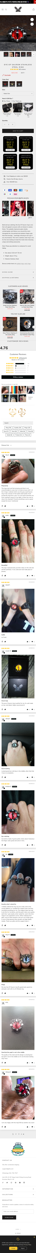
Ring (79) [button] (8, 428)
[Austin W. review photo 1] (18, 677)
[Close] (34, 1237)
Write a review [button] (18, 377)
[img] (5, 452)
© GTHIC (18, 1233)
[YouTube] (19, 1182)
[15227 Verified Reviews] (18, 1156)
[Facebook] (3, 1182)
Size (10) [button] (14, 431)
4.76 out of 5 (23, 358)
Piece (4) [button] (27, 435)
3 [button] (18, 1134)
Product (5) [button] (18, 435)
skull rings (27, 263)
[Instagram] (11, 1182)
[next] (33, 54)
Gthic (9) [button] (22, 431)
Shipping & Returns (10, 277)
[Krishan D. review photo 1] (18, 812)
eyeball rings (20, 263)
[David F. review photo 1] (18, 611)
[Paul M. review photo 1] (18, 960)
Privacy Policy (27, 1244)
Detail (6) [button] (9, 435)
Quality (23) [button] (17, 428)
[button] (14, 69)
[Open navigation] (3, 9)
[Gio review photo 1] (18, 880)
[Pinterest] (15, 1182)
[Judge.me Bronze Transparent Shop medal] (22, 412)
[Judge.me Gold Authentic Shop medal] (12, 412)
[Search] (6, 9)
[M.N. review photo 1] (18, 1028)
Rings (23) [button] (27, 428)
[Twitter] (7, 1182)
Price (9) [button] (30, 431)
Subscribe (9, 1217)
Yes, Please (7, 101)
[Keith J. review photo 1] (18, 541)
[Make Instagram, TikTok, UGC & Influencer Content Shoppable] (30, 218)
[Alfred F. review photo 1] (18, 744)
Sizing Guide (7, 272)
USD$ (17, 1229)
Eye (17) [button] (6, 431)
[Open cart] (33, 9)
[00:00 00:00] (18, 33)
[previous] (2, 54)
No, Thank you (17, 101)
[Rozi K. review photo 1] (18, 471)
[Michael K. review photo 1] (18, 1098)
